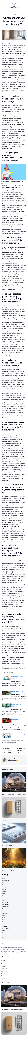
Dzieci (3, 882)
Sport (3, 919)
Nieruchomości (5, 904)
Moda (3, 900)
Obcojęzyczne (5, 906)
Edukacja (4, 887)
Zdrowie (4, 937)
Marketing (4, 898)
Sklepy (4, 917)
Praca (3, 908)
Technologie (5, 921)
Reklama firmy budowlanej (17, 734)
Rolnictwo (4, 915)
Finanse (4, 889)
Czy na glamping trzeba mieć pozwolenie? (13, 794)
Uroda (3, 930)
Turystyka (4, 926)
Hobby (3, 893)
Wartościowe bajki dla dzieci (10, 870)
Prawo (3, 911)
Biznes (14, 14)
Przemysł (4, 913)
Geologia (4, 891)
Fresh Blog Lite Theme (6, 1043)
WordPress (20, 1043)
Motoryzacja (5, 902)
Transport (4, 924)
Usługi (3, 932)
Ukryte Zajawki (5, 928)
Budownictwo (5, 880)
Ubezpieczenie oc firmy (16, 691)
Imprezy (4, 895)
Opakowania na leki (7, 820)
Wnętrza (4, 934)
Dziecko (4, 884)
